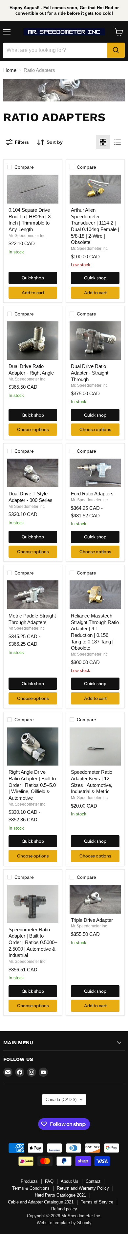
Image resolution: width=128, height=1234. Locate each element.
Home (9, 70)
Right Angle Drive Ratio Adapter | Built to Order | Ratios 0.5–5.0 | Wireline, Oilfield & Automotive (32, 785)
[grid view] (103, 142)
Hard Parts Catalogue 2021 (60, 1195)
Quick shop (33, 277)
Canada (61, 1099)
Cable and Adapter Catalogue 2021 (41, 1202)
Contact (93, 1181)
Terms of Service (97, 1202)
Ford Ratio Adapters (92, 493)
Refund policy (64, 1208)
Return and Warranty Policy (83, 1188)
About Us (69, 1181)
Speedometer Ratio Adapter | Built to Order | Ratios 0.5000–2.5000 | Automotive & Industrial (33, 942)
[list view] (117, 142)
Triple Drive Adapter (92, 920)
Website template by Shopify (64, 1222)
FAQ (49, 1181)
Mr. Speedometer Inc (27, 235)
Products (29, 1181)
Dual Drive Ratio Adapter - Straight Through (89, 372)
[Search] (116, 50)
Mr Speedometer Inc (27, 506)
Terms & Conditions (31, 1188)
